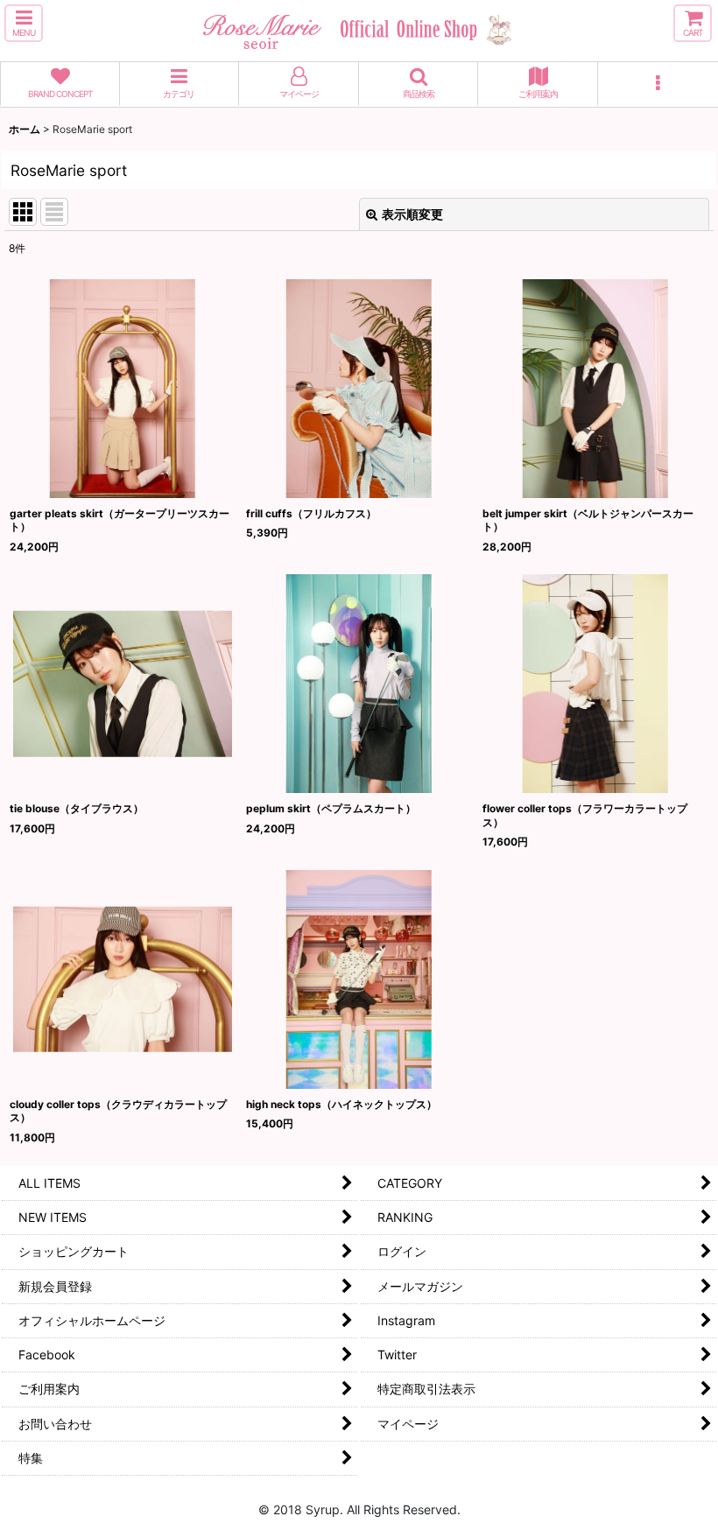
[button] (23, 23)
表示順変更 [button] (412, 214)
